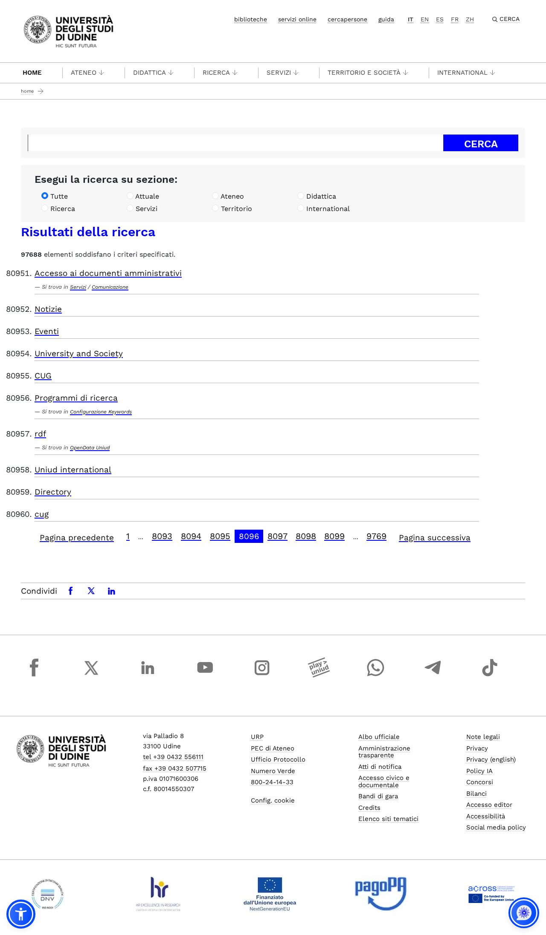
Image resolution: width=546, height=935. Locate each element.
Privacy (477, 748)
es (440, 19)
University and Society (79, 353)
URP (257, 737)
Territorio (236, 209)
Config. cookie (273, 800)
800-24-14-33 (272, 782)
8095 (220, 536)
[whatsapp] (376, 676)
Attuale (147, 196)
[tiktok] (489, 676)
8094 (191, 536)
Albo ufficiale (379, 737)
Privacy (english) (491, 759)
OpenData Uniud (90, 448)
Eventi (47, 331)
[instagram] (262, 676)
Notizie (48, 309)
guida (386, 19)
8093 (162, 536)
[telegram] (433, 676)
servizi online (297, 19)
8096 (249, 536)
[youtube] (205, 676)
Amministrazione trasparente (384, 751)
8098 (306, 536)
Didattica (149, 72)
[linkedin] (148, 676)
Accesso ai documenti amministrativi (108, 273)
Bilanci (476, 793)
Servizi (279, 72)
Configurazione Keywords (101, 412)
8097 (277, 536)
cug (42, 514)
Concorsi (479, 782)
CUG (43, 376)
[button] (21, 914)
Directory (53, 492)
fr (455, 19)
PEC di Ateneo (272, 748)
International (462, 72)
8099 (334, 536)
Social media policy (496, 827)
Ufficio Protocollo (278, 759)
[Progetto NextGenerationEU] (269, 894)
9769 (376, 536)
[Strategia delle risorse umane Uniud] (158, 894)
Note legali (483, 737)
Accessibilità (485, 816)
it (410, 19)
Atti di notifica (379, 767)
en (425, 19)
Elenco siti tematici (388, 819)
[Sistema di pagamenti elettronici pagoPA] (380, 894)
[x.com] (91, 676)
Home (32, 72)
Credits (369, 808)
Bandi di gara (378, 796)
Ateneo (83, 72)
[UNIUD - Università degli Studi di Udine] (68, 30)
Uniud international (73, 470)
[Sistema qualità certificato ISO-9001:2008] (47, 894)
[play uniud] (319, 676)
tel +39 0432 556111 (173, 757)
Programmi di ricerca (76, 398)
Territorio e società (364, 72)
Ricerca (216, 72)
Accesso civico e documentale (384, 781)
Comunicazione (110, 287)
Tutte (59, 196)
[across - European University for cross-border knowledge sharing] (491, 894)
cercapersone (347, 19)
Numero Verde (273, 771)
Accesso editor (489, 805)
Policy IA (479, 771)
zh (470, 19)
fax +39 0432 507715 (174, 768)
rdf (40, 434)
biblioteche (250, 19)
